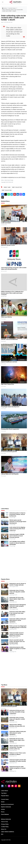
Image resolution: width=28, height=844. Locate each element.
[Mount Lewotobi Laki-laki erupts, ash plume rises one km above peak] (4, 642)
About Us (3, 829)
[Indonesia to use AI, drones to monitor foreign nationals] (4, 585)
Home (5, 8)
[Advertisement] (14, 492)
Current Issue (12, 8)
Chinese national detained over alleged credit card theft (12, 222)
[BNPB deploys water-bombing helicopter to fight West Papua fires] (14, 374)
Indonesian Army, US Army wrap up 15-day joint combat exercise (17, 592)
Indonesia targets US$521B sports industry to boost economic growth (13, 450)
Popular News (5, 579)
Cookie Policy (4, 826)
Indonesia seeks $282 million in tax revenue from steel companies (17, 613)
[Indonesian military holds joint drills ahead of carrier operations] (4, 621)
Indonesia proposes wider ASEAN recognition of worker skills (17, 649)
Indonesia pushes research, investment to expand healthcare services (13, 361)
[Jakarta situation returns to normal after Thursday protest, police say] (4, 748)
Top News (4, 685)
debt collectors (7, 190)
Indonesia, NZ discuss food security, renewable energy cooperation (16, 712)
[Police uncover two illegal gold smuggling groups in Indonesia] (4, 628)
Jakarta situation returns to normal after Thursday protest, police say (17, 747)
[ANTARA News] (15, 2)
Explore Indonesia (6, 806)
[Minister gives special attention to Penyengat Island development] (14, 397)
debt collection (17, 187)
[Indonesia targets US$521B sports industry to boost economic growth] (14, 442)
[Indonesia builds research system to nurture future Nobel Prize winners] (4, 635)
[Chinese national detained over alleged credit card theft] (14, 213)
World (2, 801)
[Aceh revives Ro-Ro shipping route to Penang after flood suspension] (14, 419)
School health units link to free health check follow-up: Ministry (13, 316)
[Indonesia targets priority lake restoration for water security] (4, 762)
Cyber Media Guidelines (7, 831)
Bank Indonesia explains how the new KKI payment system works (13, 244)
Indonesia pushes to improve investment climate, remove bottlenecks (13, 338)
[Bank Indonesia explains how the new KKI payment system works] (14, 235)
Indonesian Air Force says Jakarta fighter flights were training (16, 599)
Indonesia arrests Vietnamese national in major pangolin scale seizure (17, 606)
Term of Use (4, 821)
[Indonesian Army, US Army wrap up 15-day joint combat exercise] (4, 592)
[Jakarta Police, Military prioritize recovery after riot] (4, 726)
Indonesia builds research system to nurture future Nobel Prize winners (16, 634)
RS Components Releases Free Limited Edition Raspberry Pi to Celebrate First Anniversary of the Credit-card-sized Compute (12, 292)
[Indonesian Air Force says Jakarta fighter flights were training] (4, 599)
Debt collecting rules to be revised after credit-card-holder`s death (12, 10)
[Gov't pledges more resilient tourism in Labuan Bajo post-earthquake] (14, 464)
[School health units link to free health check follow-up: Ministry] (14, 307)
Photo (2, 811)
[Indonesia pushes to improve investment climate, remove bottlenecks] (14, 330)
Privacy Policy (4, 824)
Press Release (5, 814)
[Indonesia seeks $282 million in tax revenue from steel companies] (4, 613)
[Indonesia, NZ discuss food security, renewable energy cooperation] (4, 712)
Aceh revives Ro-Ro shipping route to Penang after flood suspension (12, 428)
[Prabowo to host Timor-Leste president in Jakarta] (4, 755)
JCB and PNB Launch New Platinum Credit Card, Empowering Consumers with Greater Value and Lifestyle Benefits (13, 267)
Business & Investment (7, 804)
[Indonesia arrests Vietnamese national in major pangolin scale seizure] (4, 606)
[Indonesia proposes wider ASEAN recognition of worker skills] (4, 649)
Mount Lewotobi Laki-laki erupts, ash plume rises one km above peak (17, 641)
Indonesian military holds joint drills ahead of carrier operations (17, 620)
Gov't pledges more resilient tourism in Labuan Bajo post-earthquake (12, 473)
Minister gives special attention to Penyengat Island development (11, 406)
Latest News (5, 508)
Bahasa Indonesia (6, 819)
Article (3, 809)
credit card (7, 187)
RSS (2, 834)
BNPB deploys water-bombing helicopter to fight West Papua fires (14, 383)
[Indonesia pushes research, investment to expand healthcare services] (14, 352)
